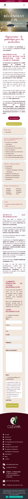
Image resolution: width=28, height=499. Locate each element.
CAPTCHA (8, 400)
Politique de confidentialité (16, 496)
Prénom (8, 325)
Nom (7, 331)
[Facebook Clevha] (12, 26)
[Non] (26, 493)
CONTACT (20, 1)
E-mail (8, 334)
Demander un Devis (14, 124)
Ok (7, 496)
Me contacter (14, 118)
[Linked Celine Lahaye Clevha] (17, 26)
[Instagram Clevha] (10, 26)
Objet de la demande (11, 350)
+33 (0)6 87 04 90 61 (11, 467)
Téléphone (8, 342)
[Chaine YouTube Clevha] (14, 26)
